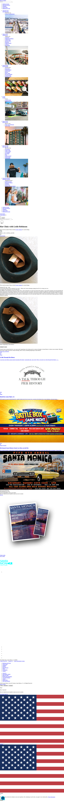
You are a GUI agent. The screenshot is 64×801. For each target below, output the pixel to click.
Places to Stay (5, 121)
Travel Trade (5, 7)
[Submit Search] (12, 219)
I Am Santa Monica (6, 677)
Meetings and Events (6, 663)
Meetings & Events (6, 8)
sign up (1, 494)
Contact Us (10, 661)
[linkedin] (3, 653)
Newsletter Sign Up (4, 694)
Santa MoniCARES (6, 674)
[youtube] (3, 651)
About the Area (5, 10)
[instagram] (3, 649)
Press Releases (5, 667)
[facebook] (3, 572)
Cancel (3, 217)
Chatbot (4, 671)
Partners (4, 666)
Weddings (4, 6)
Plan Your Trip (5, 145)
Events (3, 96)
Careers (4, 678)
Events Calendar (18, 229)
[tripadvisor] (3, 657)
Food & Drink (5, 65)
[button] (32, 769)
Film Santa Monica (6, 5)
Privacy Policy (3, 684)
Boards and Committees (7, 676)
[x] (33, 646)
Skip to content (3, 0)
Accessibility (5, 669)
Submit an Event (5, 4)
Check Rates (7, 125)
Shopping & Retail (6, 178)
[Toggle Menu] (0, 216)
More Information (51, 796)
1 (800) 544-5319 (3, 661)
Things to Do (5, 34)
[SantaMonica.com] (6, 569)
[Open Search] (5, 215)
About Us (4, 673)
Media (3, 668)
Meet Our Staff (5, 675)
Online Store (5, 679)
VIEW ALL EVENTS (4, 351)
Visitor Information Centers (19, 661)
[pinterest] (3, 655)
